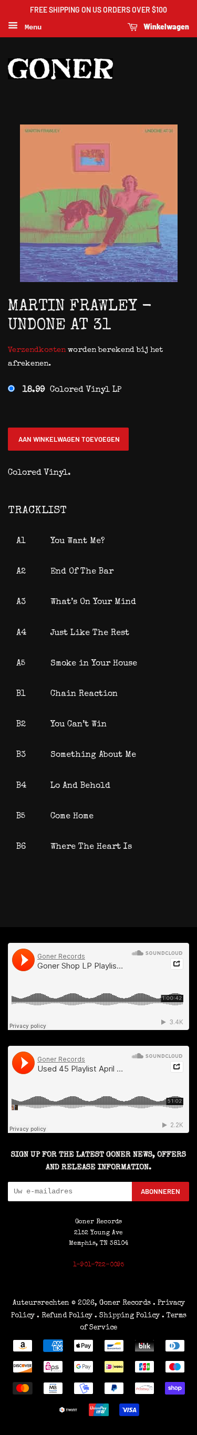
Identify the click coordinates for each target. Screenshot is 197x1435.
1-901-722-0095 (98, 1265)
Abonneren (160, 1191)
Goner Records (126, 1303)
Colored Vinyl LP (72, 390)
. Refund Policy (64, 1315)
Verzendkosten (37, 350)
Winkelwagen (165, 26)
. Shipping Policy (127, 1315)
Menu (31, 27)
